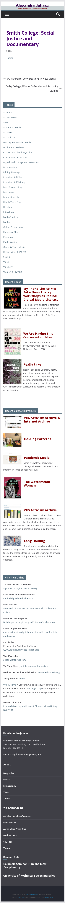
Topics (6, 798)
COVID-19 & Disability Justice (17, 152)
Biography (8, 773)
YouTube (7, 841)
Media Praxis (10, 835)
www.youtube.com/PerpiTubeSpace (21, 649)
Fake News (8, 192)
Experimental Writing (14, 182)
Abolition (7, 112)
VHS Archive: (9, 684)
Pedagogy (8, 237)
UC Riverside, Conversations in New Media (31, 78)
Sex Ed (6, 256)
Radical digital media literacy (18, 598)
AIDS (5, 122)
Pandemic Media (11, 232)
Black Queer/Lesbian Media (17, 142)
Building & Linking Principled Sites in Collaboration (29, 622)
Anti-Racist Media (12, 127)
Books (6, 779)
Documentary (10, 167)
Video (6, 261)
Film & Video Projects (13, 202)
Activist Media (10, 117)
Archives (7, 132)
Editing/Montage (11, 172)
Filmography (9, 785)
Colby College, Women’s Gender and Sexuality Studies (32, 88)
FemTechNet (9, 822)
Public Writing (10, 242)
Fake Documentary (12, 187)
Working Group (34, 688)
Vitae (6, 792)
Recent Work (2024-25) (14, 252)
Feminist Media (11, 197)
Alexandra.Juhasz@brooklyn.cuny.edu (22, 754)
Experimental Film (12, 177)
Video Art (8, 266)
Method (7, 222)
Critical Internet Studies (15, 157)
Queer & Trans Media (14, 247)
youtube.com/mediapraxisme (34, 666)
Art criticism (9, 137)
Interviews (8, 212)
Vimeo (22, 678)
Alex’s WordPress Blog (14, 828)
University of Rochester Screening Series (29, 875)
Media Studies (10, 217)
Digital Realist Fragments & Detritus (21, 162)
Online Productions (13, 227)
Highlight (8, 207)
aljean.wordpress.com (14, 659)
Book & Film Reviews (13, 147)
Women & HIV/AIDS (13, 271)
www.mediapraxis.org (49, 672)
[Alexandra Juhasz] (32, 3)
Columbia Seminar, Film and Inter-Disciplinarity (25, 865)
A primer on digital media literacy (20, 588)
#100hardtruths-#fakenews (17, 816)
